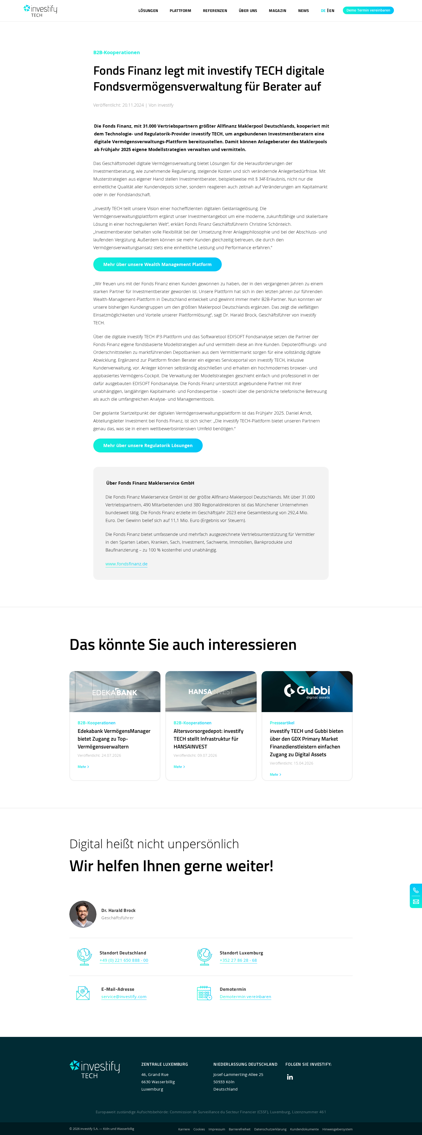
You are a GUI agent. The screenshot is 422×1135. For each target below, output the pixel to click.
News (303, 10)
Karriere (184, 1129)
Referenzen (215, 10)
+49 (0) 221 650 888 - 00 (124, 960)
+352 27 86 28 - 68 (238, 960)
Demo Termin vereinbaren (368, 10)
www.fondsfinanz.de (127, 564)
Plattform (180, 10)
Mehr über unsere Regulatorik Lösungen (148, 445)
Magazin (277, 10)
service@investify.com (124, 996)
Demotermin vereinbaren (245, 996)
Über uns (248, 10)
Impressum (217, 1129)
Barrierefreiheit (240, 1129)
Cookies (199, 1129)
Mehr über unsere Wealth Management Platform (157, 264)
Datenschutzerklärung (270, 1129)
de (323, 10)
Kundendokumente (304, 1129)
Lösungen (148, 10)
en (331, 10)
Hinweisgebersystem (337, 1129)
